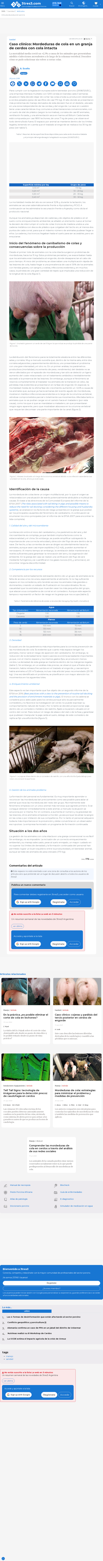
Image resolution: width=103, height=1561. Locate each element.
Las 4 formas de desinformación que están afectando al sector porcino (43, 1317)
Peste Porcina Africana (21, 1192)
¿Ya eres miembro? (51, 1288)
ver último (17, 926)
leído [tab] (27, 1311)
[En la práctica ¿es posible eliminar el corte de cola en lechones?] (25, 991)
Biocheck (64, 1185)
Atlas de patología (18, 1199)
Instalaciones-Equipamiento (14, 1086)
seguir (24, 73)
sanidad (9, 1359)
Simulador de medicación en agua (76, 1206)
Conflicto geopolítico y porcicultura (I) (26, 1322)
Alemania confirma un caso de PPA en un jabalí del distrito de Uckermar (44, 1328)
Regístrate (59, 902)
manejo (9, 1356)
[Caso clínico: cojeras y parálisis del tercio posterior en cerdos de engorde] (77, 991)
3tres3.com (31, 3)
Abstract (39, 1141)
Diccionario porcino (19, 1206)
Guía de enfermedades (71, 1192)
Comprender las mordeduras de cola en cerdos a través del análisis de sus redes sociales (51, 1148)
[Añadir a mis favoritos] (60, 83)
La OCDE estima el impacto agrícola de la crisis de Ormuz (36, 1339)
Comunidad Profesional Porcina (34, 6)
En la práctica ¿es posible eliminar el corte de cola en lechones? (25, 1016)
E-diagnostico (67, 1199)
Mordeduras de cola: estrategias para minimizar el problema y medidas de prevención (75, 1093)
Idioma (88, 39)
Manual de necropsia (20, 1185)
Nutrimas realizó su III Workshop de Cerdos (30, 1333)
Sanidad (12, 40)
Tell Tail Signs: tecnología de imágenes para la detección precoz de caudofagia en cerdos (25, 1093)
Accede (74, 902)
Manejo (6, 1010)
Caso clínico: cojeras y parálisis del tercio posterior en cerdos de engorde (76, 1017)
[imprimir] (67, 83)
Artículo (13, 1010)
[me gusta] (74, 83)
